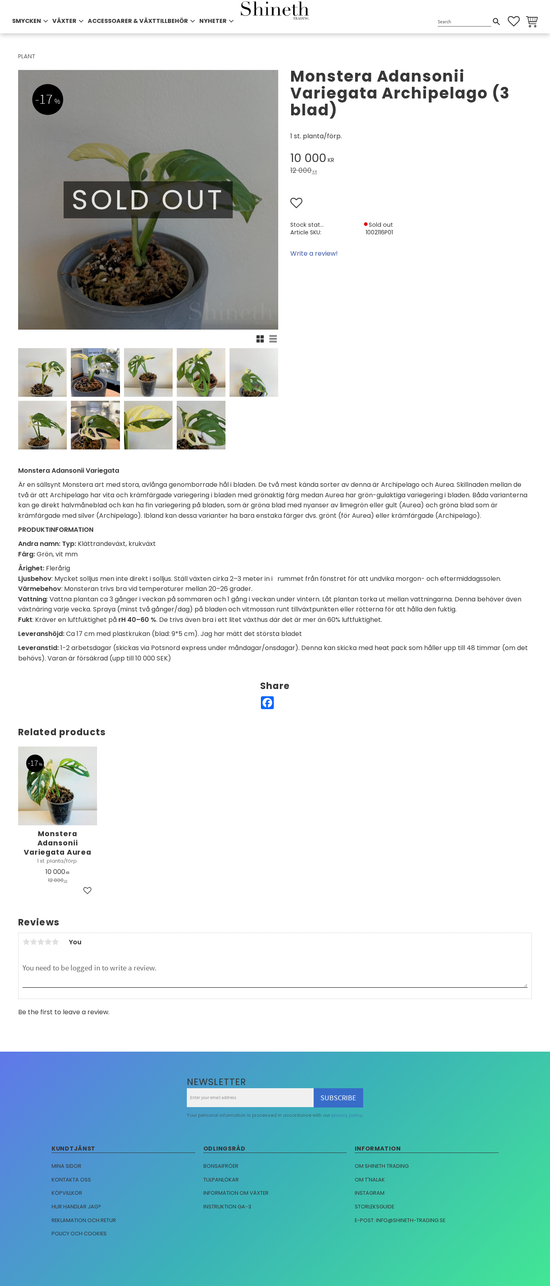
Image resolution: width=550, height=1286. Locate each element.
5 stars (55, 942)
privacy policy (346, 1115)
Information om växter (236, 1193)
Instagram (370, 1193)
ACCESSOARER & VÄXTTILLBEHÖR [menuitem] (138, 21)
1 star (26, 942)
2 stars (33, 942)
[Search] (496, 21)
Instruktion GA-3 (227, 1206)
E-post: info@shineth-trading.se (400, 1220)
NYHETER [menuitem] (213, 21)
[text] (411, 159)
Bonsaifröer (220, 1166)
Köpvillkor (67, 1193)
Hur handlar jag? (76, 1206)
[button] (514, 21)
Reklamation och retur (84, 1220)
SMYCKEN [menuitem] (26, 21)
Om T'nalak (370, 1179)
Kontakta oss (71, 1179)
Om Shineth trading (382, 1166)
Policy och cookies (79, 1233)
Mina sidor (66, 1166)
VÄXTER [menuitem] (64, 21)
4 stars (48, 942)
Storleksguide (374, 1206)
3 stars (40, 942)
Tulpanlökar (221, 1179)
